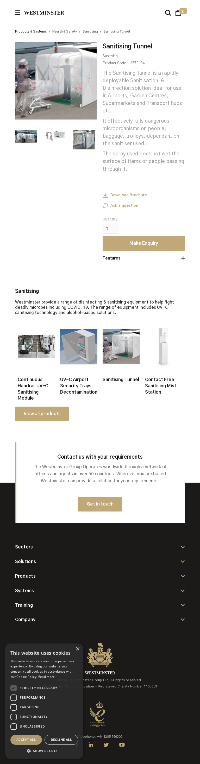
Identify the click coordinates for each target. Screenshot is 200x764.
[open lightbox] (56, 81)
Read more (46, 676)
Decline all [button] (61, 739)
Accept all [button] (26, 739)
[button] (178, 12)
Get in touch (100, 504)
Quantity (110, 219)
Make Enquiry (143, 243)
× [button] (77, 649)
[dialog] (44, 701)
